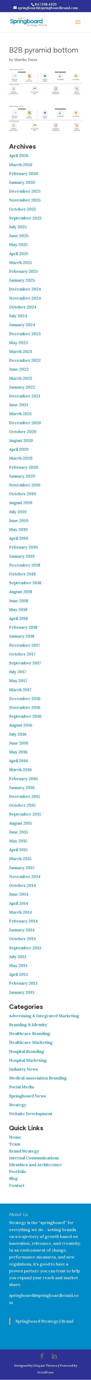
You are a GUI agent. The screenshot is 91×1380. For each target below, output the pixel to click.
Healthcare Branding (29, 1033)
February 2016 (23, 778)
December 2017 (24, 645)
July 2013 (17, 956)
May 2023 (18, 342)
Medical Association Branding (38, 1077)
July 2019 (18, 511)
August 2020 (21, 440)
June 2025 (19, 235)
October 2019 (22, 493)
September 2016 (25, 716)
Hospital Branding (26, 1051)
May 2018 (18, 609)
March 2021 (20, 413)
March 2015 (20, 858)
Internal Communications (34, 1157)
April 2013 (18, 974)
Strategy (17, 1104)
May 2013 (18, 965)
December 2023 (25, 333)
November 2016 (24, 707)
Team (14, 1143)
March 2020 (20, 458)
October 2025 (22, 209)
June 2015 (18, 831)
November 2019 (24, 484)
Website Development (30, 1113)
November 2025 (25, 199)
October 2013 (22, 938)
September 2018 (25, 582)
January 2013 (21, 992)
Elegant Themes (45, 1365)
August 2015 (20, 823)
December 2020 (25, 422)
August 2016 (20, 725)
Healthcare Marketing (31, 1042)
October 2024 (22, 306)
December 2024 (25, 288)
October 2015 (22, 805)
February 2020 (23, 467)
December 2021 (24, 395)
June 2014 (18, 894)
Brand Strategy (24, 1150)
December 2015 (24, 796)
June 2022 (19, 369)
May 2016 (18, 751)
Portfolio (17, 1171)
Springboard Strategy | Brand (44, 1321)
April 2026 (19, 155)
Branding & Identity (28, 1024)
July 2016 (18, 734)
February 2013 (23, 983)
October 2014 (22, 885)
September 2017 (25, 662)
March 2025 (20, 262)
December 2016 (24, 698)
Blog (13, 1178)
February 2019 (23, 547)
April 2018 (18, 618)
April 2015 (18, 849)
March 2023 (20, 351)
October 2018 (22, 573)
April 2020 (19, 449)
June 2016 (18, 742)
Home (15, 1137)
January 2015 (21, 867)
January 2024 (22, 324)
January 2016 (22, 787)
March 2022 (20, 378)
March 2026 (20, 164)
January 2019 (22, 556)
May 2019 (18, 529)
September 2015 (25, 814)
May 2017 (18, 680)
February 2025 (23, 271)
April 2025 (18, 253)
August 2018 (20, 591)
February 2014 (23, 920)
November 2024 (25, 298)
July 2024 (18, 315)
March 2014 (20, 912)
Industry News (23, 1069)
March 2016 (20, 769)
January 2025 (22, 280)
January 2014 (22, 929)
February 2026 (23, 173)
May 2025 (18, 244)
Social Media (21, 1086)
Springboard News (27, 1095)
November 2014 (24, 876)
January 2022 (22, 387)
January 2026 (22, 182)
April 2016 (18, 760)
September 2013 (25, 947)
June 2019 (18, 520)
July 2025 (18, 226)
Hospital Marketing (28, 1060)
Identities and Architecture (35, 1164)
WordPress (45, 1372)
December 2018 (24, 565)
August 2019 (20, 502)
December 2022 (25, 360)
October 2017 (22, 654)
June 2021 (18, 404)
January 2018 (21, 636)
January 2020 (22, 476)
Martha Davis (25, 59)
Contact (17, 1185)
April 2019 (18, 538)
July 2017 (17, 671)
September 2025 (25, 217)
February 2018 (23, 627)
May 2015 (18, 840)
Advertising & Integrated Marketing (44, 1015)
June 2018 (18, 600)
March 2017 (20, 689)
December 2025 (25, 191)
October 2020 (22, 431)
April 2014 (18, 903)
